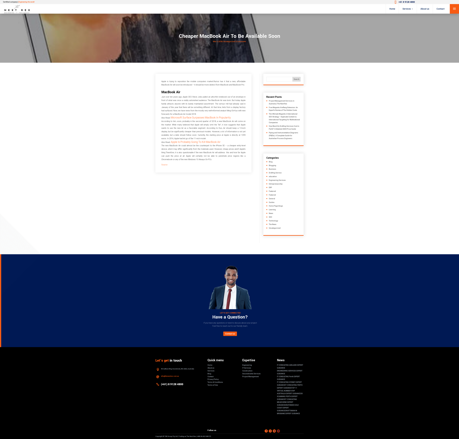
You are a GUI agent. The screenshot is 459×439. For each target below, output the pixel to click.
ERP (270, 187)
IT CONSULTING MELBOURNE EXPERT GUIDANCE (287, 402)
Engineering (247, 365)
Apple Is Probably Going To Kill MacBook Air (196, 141)
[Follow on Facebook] (266, 431)
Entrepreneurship (275, 184)
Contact (441, 9)
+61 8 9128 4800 (407, 2)
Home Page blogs (276, 206)
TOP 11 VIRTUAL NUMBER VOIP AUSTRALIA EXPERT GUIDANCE (289, 391)
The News (272, 224)
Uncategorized (229, 41)
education (273, 176)
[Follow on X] (270, 431)
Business (272, 169)
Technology (273, 221)
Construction (247, 371)
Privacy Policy (213, 379)
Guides (271, 202)
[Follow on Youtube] (278, 431)
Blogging (272, 165)
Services (406, 9)
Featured (272, 191)
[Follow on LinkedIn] (274, 431)
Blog (271, 162)
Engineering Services (277, 180)
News (271, 213)
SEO (270, 217)
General (272, 199)
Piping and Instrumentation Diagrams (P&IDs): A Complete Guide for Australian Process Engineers (283, 135)
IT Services (246, 368)
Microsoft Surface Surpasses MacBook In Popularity (201, 117)
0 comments (241, 41)
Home (392, 9)
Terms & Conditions (215, 382)
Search (296, 79)
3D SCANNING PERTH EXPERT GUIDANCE (290, 396)
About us (425, 9)
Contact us (230, 334)
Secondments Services (251, 374)
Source (164, 165)
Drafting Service (275, 173)
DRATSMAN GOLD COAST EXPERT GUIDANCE (288, 408)
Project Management (250, 376)
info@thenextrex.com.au (170, 376)
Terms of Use (213, 385)
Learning (272, 210)
